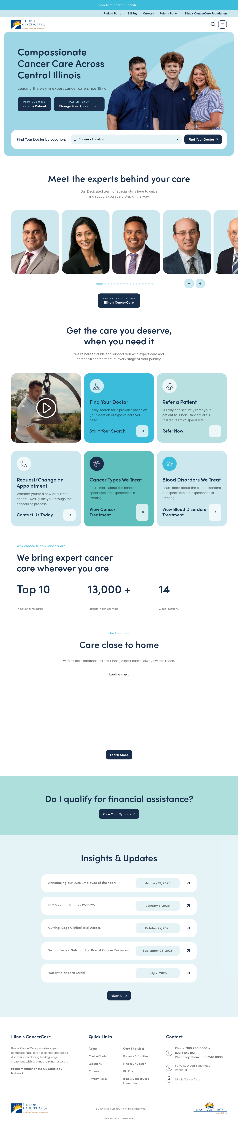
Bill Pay (132, 13)
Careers (148, 13)
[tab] (99, 284)
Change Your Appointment (79, 104)
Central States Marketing (123, 1118)
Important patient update (117, 4)
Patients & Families (135, 1056)
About (93, 1048)
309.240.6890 (212, 1057)
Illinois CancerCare (119, 300)
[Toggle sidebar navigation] (222, 24)
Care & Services (133, 1048)
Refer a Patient (169, 13)
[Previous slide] (189, 283)
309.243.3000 (196, 1048)
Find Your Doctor (134, 1063)
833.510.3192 (185, 1052)
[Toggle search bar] (213, 24)
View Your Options (117, 814)
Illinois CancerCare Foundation (206, 13)
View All (117, 995)
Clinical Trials (97, 1056)
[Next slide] (200, 283)
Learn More (119, 754)
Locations (95, 1063)
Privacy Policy (98, 1078)
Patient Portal (113, 13)
